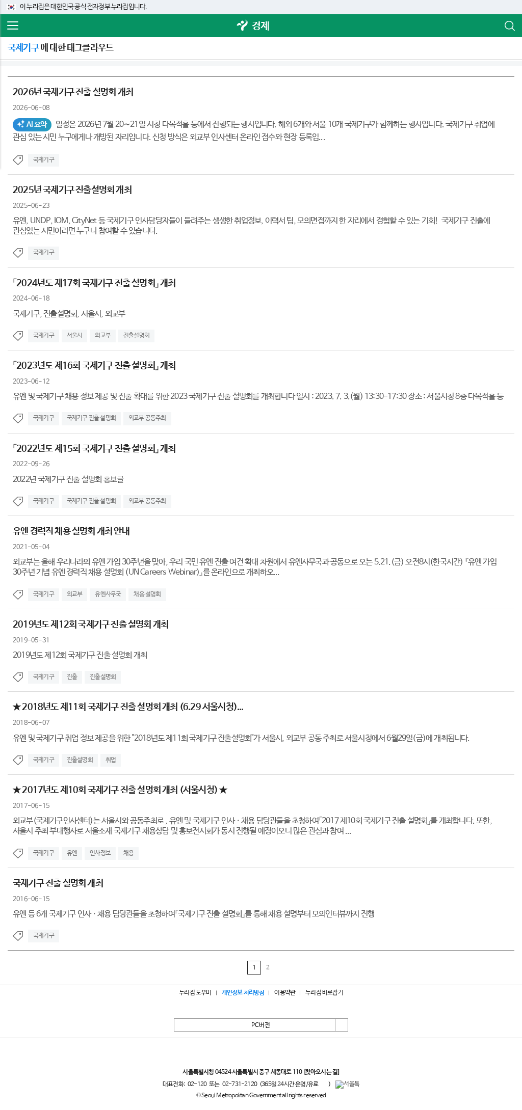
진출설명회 (136, 335)
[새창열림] (242, 26)
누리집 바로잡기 (324, 992)
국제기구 (43, 160)
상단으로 (341, 1025)
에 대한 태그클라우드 (60, 48)
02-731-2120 (239, 1084)
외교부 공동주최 (147, 418)
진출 (72, 677)
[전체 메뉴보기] (12, 26)
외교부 (103, 335)
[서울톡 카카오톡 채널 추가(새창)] (347, 1084)
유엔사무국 (108, 594)
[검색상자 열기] (509, 26)
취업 (111, 760)
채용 (128, 853)
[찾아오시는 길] (321, 1072)
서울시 (75, 335)
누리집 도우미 (195, 992)
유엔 (72, 853)
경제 (260, 26)
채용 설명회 (147, 594)
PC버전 (260, 1025)
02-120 (197, 1084)
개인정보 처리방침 (243, 992)
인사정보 (100, 853)
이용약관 (284, 992)
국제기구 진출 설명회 (91, 418)
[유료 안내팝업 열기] (323, 1084)
